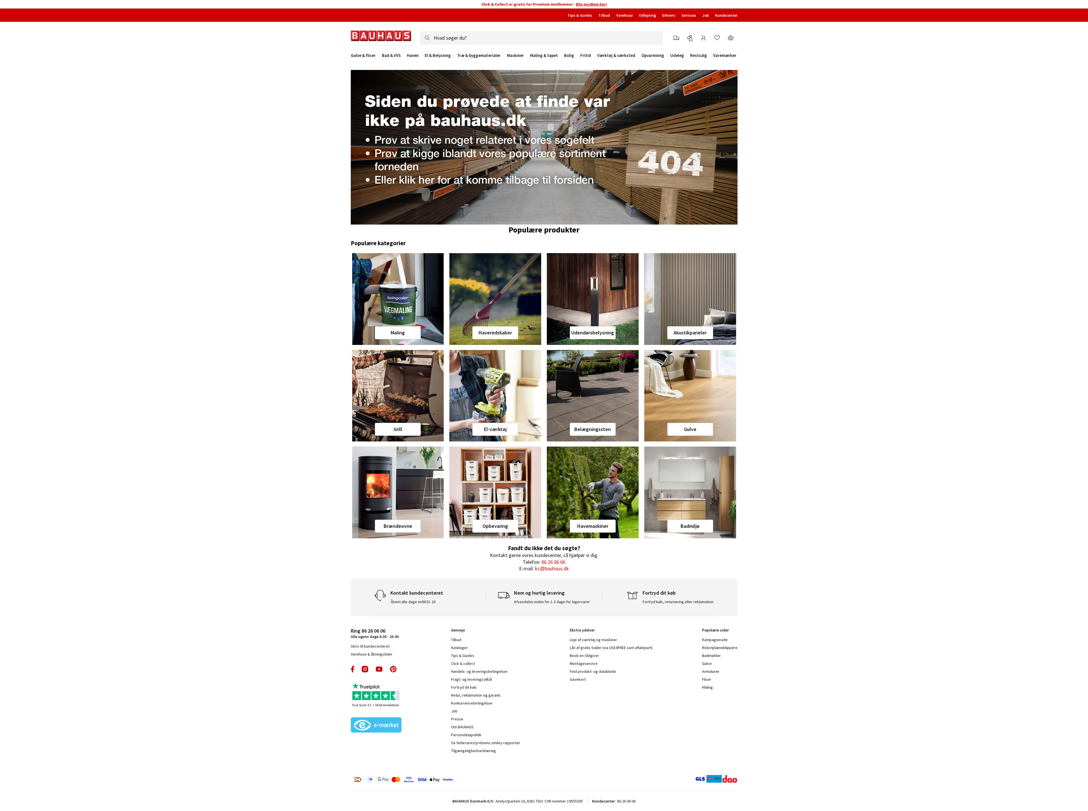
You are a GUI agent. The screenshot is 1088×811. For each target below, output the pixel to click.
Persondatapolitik (466, 734)
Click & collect (463, 663)
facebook (353, 669)
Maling (398, 332)
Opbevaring (495, 526)
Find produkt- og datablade (593, 671)
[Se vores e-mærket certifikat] (376, 725)
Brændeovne (398, 526)
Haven (412, 55)
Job (705, 15)
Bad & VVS (391, 55)
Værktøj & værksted (616, 55)
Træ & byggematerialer (479, 55)
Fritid (585, 55)
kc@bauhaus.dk (552, 568)
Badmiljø (690, 526)
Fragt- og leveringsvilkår (471, 679)
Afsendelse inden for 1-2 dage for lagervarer (552, 601)
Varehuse (624, 15)
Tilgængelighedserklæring (473, 750)
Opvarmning (652, 55)
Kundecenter (726, 15)
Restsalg (698, 55)
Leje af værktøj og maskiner (593, 639)
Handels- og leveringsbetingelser (479, 671)
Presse (457, 719)
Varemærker (724, 55)
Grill (398, 429)
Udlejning (647, 15)
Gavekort (578, 679)
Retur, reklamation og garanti (475, 695)
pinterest (393, 669)
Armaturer (710, 671)
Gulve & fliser (363, 55)
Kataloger (459, 647)
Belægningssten (592, 429)
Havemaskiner (592, 526)
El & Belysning (438, 55)
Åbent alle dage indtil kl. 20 (412, 601)
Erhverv (668, 15)
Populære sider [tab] (715, 630)
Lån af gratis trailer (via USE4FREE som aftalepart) (611, 647)
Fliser (706, 679)
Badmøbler (711, 655)
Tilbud (604, 15)
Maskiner (515, 55)
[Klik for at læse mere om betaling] (438, 779)
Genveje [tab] (458, 630)
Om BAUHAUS (462, 726)
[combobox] (541, 38)
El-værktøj (495, 429)
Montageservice (584, 663)
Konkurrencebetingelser (472, 703)
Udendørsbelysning (592, 332)
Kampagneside (715, 639)
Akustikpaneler (690, 332)
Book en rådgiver (584, 655)
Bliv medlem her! (591, 4)
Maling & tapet (544, 55)
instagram (365, 669)
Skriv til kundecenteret (370, 646)
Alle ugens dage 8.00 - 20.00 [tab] (375, 633)
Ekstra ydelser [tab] (582, 630)
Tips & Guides (580, 15)
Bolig (569, 55)
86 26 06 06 (553, 562)
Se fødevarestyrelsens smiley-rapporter (485, 742)
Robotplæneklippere (720, 647)
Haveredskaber (495, 332)
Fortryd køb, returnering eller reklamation (678, 601)
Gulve (690, 429)
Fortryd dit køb (464, 687)
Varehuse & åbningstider (371, 654)
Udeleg (677, 55)
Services (688, 15)
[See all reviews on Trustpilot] (376, 692)
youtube (379, 669)
